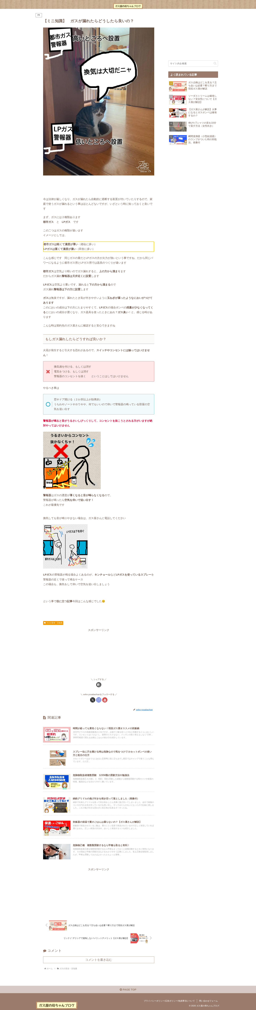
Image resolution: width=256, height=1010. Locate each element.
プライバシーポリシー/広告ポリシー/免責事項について (169, 1001)
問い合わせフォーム (208, 1001)
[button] (98, 684)
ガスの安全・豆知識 (54, 623)
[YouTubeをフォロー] (104, 700)
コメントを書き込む (98, 959)
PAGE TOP (129, 989)
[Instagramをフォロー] (98, 700)
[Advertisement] (98, 186)
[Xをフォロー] (92, 700)
